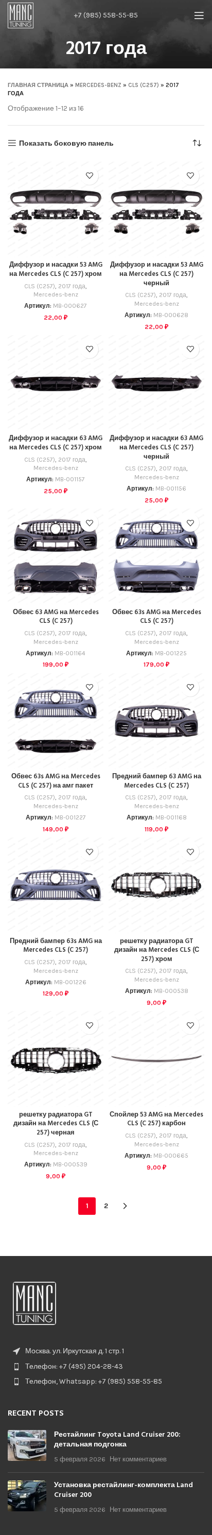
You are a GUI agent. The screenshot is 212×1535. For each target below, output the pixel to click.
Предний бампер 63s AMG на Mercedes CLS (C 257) (56, 946)
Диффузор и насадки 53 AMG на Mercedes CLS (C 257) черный (156, 274)
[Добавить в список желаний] (89, 176)
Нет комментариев (138, 1459)
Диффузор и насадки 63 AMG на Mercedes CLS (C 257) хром (55, 443)
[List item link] (106, 1366)
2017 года (71, 286)
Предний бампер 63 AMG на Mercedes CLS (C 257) (156, 781)
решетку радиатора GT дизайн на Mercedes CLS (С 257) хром (156, 950)
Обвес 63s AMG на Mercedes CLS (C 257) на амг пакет (55, 781)
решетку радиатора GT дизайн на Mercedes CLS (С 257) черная (55, 1124)
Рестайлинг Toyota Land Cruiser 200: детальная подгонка (117, 1440)
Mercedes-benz (98, 85)
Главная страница (38, 85)
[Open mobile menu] (199, 15)
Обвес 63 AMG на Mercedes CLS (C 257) (56, 617)
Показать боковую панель (66, 143)
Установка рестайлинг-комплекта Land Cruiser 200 (123, 1490)
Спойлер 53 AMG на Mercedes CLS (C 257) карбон (156, 1119)
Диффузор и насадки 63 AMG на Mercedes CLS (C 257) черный (156, 447)
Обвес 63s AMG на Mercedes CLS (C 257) (156, 617)
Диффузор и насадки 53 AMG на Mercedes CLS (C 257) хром (55, 270)
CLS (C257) (143, 85)
